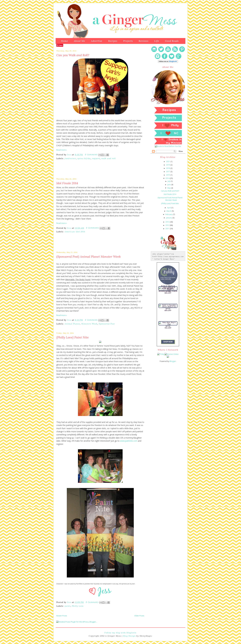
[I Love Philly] (168, 128)
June (169, 184)
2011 (167, 228)
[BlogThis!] (102, 154)
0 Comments (91, 154)
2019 (168, 165)
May (169, 188)
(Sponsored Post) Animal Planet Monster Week (88, 256)
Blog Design (129, 636)
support (96, 158)
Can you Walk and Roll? (72, 55)
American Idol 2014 (75, 231)
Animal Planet (72, 323)
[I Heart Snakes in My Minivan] (168, 144)
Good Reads (172, 40)
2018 (168, 168)
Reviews (143, 40)
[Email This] (99, 154)
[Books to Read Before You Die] (168, 146)
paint (67, 606)
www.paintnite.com (128, 440)
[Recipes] (168, 113)
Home (64, 40)
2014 (167, 178)
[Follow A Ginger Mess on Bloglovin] (168, 62)
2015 (168, 175)
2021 (168, 161)
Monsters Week (89, 323)
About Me (79, 40)
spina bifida (84, 158)
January (169, 218)
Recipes (112, 40)
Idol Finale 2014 (67, 183)
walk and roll (108, 158)
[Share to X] (105, 154)
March (169, 211)
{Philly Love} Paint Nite (72, 337)
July (169, 181)
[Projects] (168, 121)
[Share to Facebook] (107, 154)
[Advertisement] (89, 171)
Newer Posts (61, 615)
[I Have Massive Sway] (168, 357)
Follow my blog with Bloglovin (120, 632)
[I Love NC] (168, 136)
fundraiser (70, 158)
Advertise (96, 40)
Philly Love (78, 606)
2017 (168, 171)
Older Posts (139, 615)
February (169, 214)
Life (156, 40)
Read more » (61, 150)
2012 (167, 225)
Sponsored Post (107, 323)
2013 (167, 222)
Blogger (173, 361)
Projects (128, 40)
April (169, 207)
